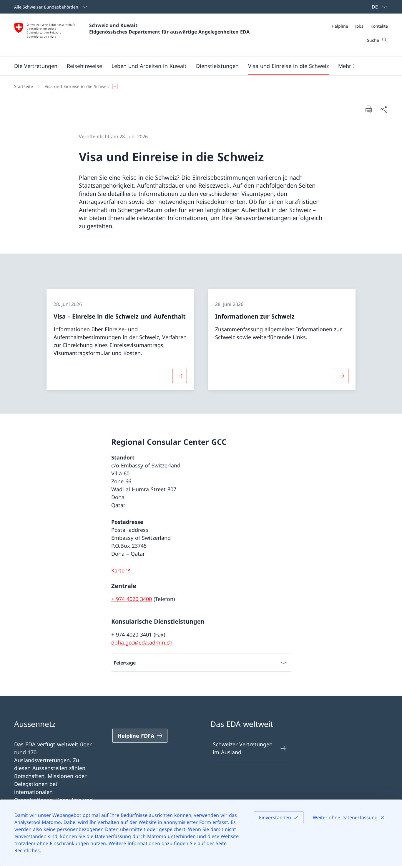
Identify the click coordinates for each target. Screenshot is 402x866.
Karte (117, 570)
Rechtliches (27, 850)
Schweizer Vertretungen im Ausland (243, 748)
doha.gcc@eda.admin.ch (141, 642)
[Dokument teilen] (383, 109)
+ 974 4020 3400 (131, 598)
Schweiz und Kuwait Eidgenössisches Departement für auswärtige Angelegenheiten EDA (169, 28)
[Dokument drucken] (368, 109)
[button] (35, 65)
